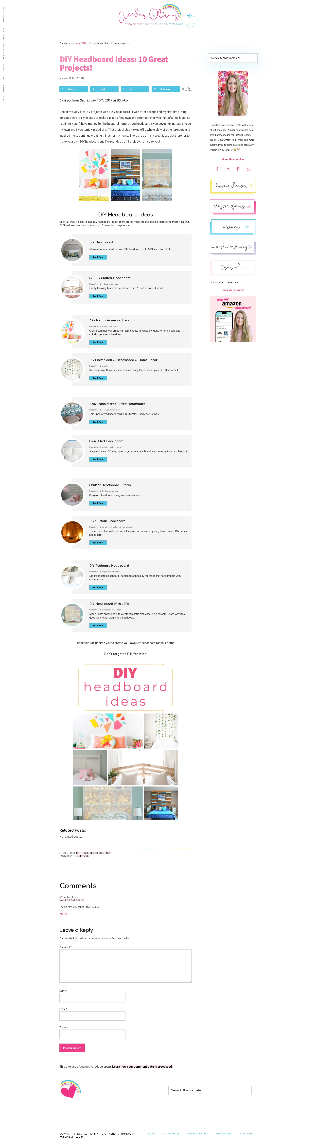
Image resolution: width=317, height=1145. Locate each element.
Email (63, 1009)
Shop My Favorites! (233, 290)
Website (63, 1027)
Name (63, 990)
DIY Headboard (101, 242)
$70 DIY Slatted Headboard (110, 278)
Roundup (105, 853)
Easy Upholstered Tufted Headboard (117, 404)
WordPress (66, 1137)
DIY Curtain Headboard (107, 521)
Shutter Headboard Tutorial (110, 485)
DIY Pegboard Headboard (109, 565)
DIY (78, 853)
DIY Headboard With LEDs (109, 603)
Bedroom (83, 856)
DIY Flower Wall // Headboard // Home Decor (123, 360)
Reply (63, 914)
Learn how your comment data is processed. (142, 1066)
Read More (98, 257)
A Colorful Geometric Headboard (114, 320)
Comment (65, 947)
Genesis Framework (122, 1134)
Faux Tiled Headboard (106, 441)
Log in (80, 1137)
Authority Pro (93, 1134)
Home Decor (90, 853)
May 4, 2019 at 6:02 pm (71, 900)
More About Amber (233, 159)
